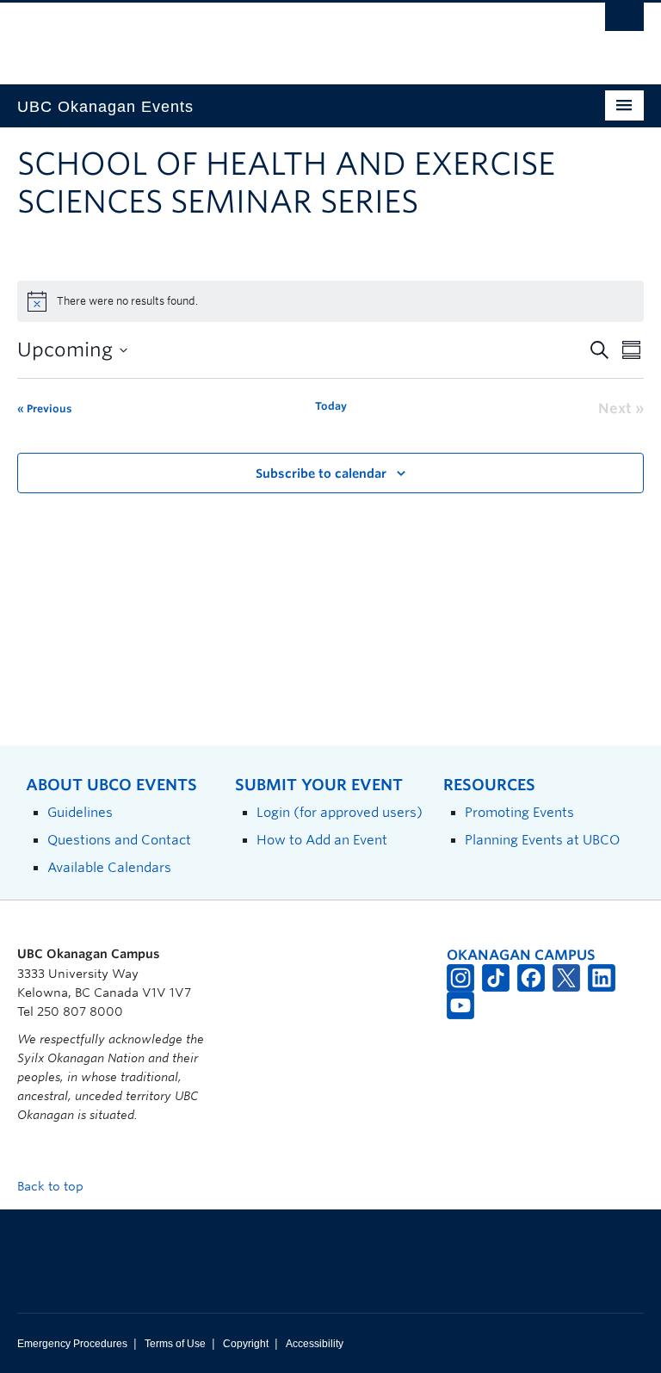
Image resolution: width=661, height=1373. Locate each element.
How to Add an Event (321, 839)
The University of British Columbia (283, 35)
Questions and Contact (119, 839)
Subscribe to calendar (321, 473)
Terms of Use (175, 1344)
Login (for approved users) (339, 812)
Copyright (246, 1344)
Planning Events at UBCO (542, 839)
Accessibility (314, 1344)
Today (331, 405)
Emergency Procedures (72, 1344)
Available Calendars (109, 867)
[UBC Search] (624, 21)
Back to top (52, 1186)
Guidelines (80, 812)
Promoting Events (519, 812)
